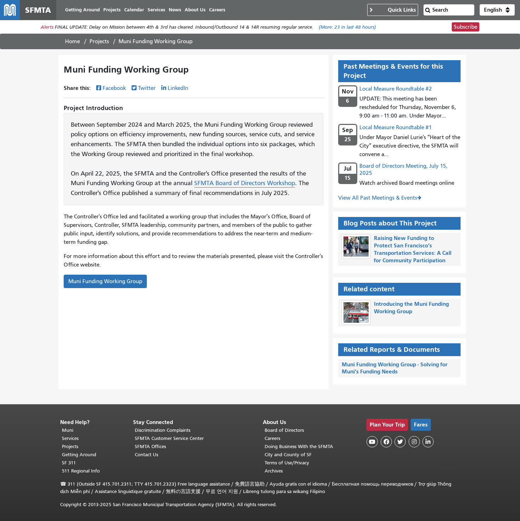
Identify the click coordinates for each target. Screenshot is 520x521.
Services (70, 438)
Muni (67, 430)
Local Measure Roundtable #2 (395, 89)
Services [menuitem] (156, 10)
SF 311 (69, 463)
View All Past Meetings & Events (377, 198)
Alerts (47, 27)
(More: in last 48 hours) (347, 27)
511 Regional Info (81, 471)
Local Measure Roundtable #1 (395, 127)
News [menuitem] (175, 10)
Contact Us (146, 455)
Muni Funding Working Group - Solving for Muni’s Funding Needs (394, 368)
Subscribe (465, 27)
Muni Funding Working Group (105, 281)
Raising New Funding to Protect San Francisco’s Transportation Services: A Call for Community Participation (412, 249)
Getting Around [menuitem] (82, 10)
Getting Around (79, 455)
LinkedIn (178, 88)
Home (72, 41)
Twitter (147, 88)
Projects (99, 41)
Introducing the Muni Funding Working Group (411, 307)
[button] (497, 10)
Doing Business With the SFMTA (299, 446)
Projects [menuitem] (112, 10)
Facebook (114, 88)
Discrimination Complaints (162, 430)
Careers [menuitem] (217, 10)
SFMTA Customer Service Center (169, 438)
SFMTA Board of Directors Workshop (244, 183)
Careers (272, 438)
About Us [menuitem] (195, 10)
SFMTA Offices (150, 446)
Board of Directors (284, 430)
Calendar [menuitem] (134, 10)
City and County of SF (288, 455)
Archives (274, 471)
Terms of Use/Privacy (287, 463)
